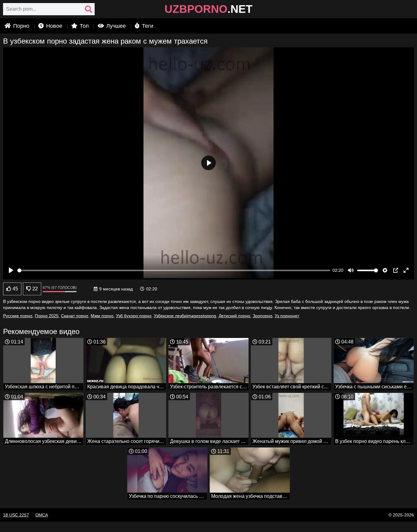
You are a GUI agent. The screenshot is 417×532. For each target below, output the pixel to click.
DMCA (41, 514)
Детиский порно (234, 315)
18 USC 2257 (16, 514)
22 (34, 288)
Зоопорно (262, 315)
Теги (146, 26)
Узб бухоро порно (133, 315)
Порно (20, 26)
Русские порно (17, 315)
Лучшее (115, 26)
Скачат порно (74, 315)
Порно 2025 (47, 315)
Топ (83, 26)
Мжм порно (102, 315)
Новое (53, 26)
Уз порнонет (287, 315)
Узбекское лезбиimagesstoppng (185, 315)
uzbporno (208, 9)
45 (14, 288)
